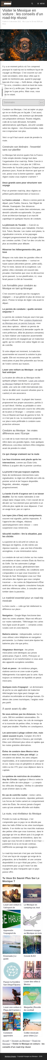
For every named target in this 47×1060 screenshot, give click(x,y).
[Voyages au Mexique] (6, 3)
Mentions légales (10, 1056)
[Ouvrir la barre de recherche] (32, 3)
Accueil (5, 1041)
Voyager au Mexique (20, 1041)
